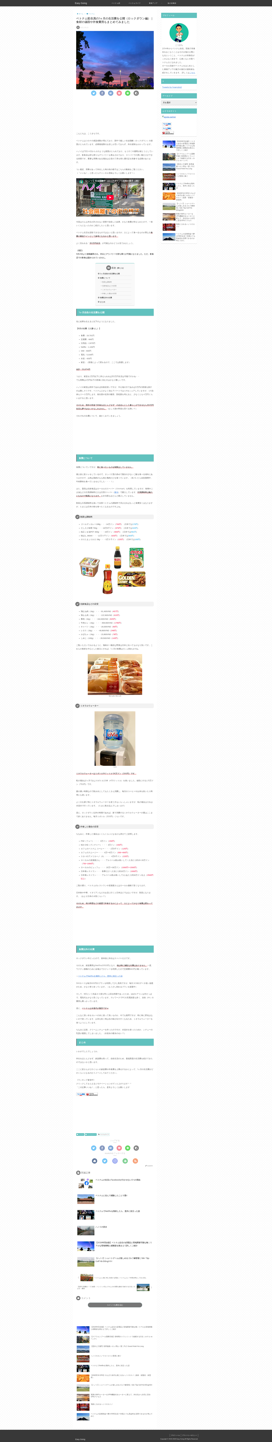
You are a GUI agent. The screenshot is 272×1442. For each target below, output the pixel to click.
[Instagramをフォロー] (115, 1161)
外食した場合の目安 (109, 293)
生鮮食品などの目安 (109, 286)
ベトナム (81, 1134)
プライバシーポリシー (189, 1435)
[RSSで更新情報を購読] (135, 1161)
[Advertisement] (115, 113)
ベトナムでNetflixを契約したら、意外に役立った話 (100, 976)
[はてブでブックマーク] (110, 93)
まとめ (102, 302)
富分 (116, 492)
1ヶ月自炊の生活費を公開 (110, 274)
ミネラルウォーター (109, 290)
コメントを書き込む (115, 1305)
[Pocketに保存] (119, 93)
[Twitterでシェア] (93, 93)
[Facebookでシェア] (102, 93)
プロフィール (175, 1435)
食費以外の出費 (106, 298)
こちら (192, 73)
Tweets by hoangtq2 (172, 87)
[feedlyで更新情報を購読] (125, 1161)
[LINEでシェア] (127, 93)
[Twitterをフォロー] (104, 1161)
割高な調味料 (107, 282)
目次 (114, 268)
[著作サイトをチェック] (94, 1161)
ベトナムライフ (91, 1134)
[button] (136, 93)
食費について (105, 278)
